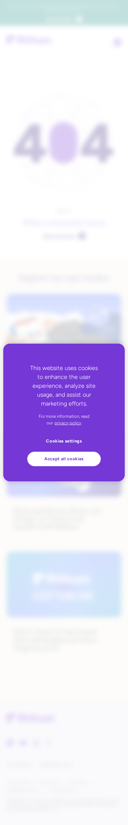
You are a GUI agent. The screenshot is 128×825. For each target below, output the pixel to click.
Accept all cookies (64, 458)
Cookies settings (64, 441)
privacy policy (67, 422)
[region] (64, 412)
